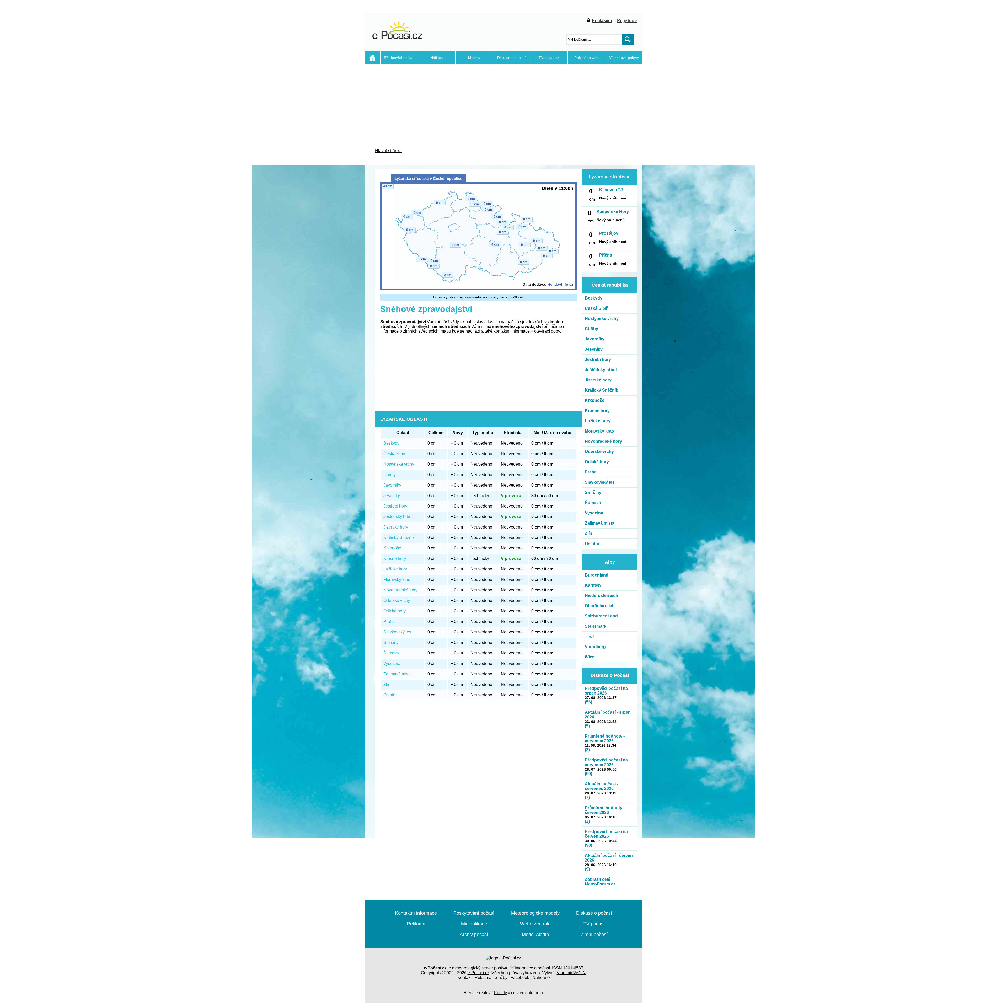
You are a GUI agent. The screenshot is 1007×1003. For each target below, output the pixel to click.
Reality (500, 992)
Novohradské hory (400, 590)
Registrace (627, 20)
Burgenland (596, 575)
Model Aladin (535, 934)
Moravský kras (396, 579)
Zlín (386, 684)
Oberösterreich (600, 606)
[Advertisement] (338, 165)
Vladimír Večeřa (571, 972)
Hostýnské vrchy (398, 464)
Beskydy (391, 443)
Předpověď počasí (399, 58)
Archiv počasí (474, 934)
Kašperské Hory (613, 211)
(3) (587, 821)
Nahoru (539, 977)
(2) (587, 750)
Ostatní (390, 695)
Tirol (589, 636)
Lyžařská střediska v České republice (428, 178)
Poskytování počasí (473, 913)
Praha (389, 621)
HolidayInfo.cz (560, 284)
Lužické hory (395, 569)
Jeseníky (391, 495)
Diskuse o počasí (511, 58)
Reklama (416, 923)
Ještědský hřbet (398, 516)
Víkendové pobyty (624, 58)
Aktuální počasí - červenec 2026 (601, 786)
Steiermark (595, 626)
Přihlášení (602, 20)
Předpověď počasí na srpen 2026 (606, 690)
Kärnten (593, 585)
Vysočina (391, 663)
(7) (587, 797)
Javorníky (392, 485)
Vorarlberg (595, 646)
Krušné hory (394, 558)
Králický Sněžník (399, 537)
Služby (501, 977)
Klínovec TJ (611, 190)
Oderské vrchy (396, 600)
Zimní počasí (594, 934)
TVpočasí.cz (549, 58)
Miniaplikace (474, 923)
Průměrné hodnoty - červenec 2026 (605, 738)
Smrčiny (391, 642)
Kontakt (464, 977)
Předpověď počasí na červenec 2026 (606, 762)
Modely (474, 58)
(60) (588, 773)
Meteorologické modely (535, 913)
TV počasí (594, 923)
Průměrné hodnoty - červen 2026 (605, 810)
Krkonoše (392, 548)
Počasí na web (586, 58)
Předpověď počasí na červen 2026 (606, 834)
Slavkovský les (397, 632)
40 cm (387, 186)
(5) (587, 726)
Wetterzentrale (535, 923)
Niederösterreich (601, 595)
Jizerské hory (395, 527)
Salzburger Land (601, 616)
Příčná (605, 255)
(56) (588, 702)
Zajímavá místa (397, 674)
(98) (588, 845)
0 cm (475, 204)
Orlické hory (394, 611)
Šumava (391, 653)
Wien (590, 657)
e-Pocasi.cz (478, 972)
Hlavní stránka (388, 150)
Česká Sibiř (394, 453)
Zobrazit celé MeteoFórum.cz (600, 881)
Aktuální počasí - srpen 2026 (608, 714)
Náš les (436, 58)
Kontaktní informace (416, 913)
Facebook (520, 977)
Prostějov (608, 233)
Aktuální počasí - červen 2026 (609, 857)
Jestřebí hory (395, 506)
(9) (587, 869)
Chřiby (389, 474)
